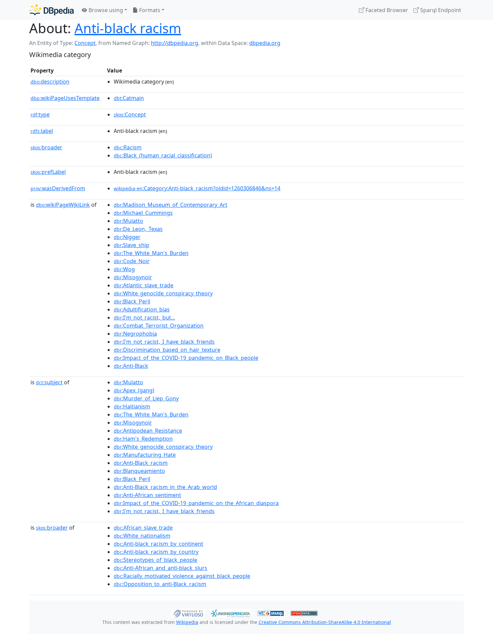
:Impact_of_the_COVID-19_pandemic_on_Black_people (186, 357)
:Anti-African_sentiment (147, 495)
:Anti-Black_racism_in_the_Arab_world (165, 487)
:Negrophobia (135, 333)
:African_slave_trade (143, 527)
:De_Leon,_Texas (138, 229)
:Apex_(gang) (134, 390)
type (40, 114)
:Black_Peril (132, 301)
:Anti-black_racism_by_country (156, 551)
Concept (85, 43)
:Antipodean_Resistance (148, 430)
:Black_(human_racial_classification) (163, 155)
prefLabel (48, 172)
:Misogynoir (133, 277)
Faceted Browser (386, 10)
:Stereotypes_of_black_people (155, 560)
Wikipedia (187, 622)
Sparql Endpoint (440, 10)
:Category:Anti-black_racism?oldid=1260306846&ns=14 (197, 188)
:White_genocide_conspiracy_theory (163, 293)
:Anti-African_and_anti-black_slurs (160, 568)
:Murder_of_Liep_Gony (146, 398)
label (42, 131)
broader (46, 147)
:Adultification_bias (142, 309)
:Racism (128, 147)
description (50, 81)
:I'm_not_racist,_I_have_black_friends (164, 341)
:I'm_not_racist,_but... (144, 317)
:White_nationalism (142, 535)
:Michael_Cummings (143, 212)
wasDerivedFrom (58, 188)
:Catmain (129, 98)
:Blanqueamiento (139, 471)
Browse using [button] (105, 10)
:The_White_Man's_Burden (151, 253)
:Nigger (127, 237)
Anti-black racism (127, 28)
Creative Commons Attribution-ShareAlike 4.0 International (325, 622)
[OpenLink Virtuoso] (188, 612)
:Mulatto (128, 221)
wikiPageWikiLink (63, 204)
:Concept (130, 114)
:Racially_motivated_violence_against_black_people (182, 576)
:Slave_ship (131, 245)
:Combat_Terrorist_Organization (159, 325)
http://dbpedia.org (174, 43)
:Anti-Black (131, 366)
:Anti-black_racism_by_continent (158, 543)
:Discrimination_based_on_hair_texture (167, 349)
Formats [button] (149, 10)
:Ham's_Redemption (143, 438)
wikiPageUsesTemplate (65, 98)
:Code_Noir (132, 261)
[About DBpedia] (51, 10)
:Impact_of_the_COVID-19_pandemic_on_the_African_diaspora (196, 503)
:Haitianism (132, 406)
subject (49, 382)
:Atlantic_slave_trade (143, 285)
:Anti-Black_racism (141, 463)
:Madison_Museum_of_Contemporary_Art (170, 204)
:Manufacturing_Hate (145, 454)
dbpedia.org (264, 43)
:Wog (124, 269)
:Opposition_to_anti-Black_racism (160, 584)
